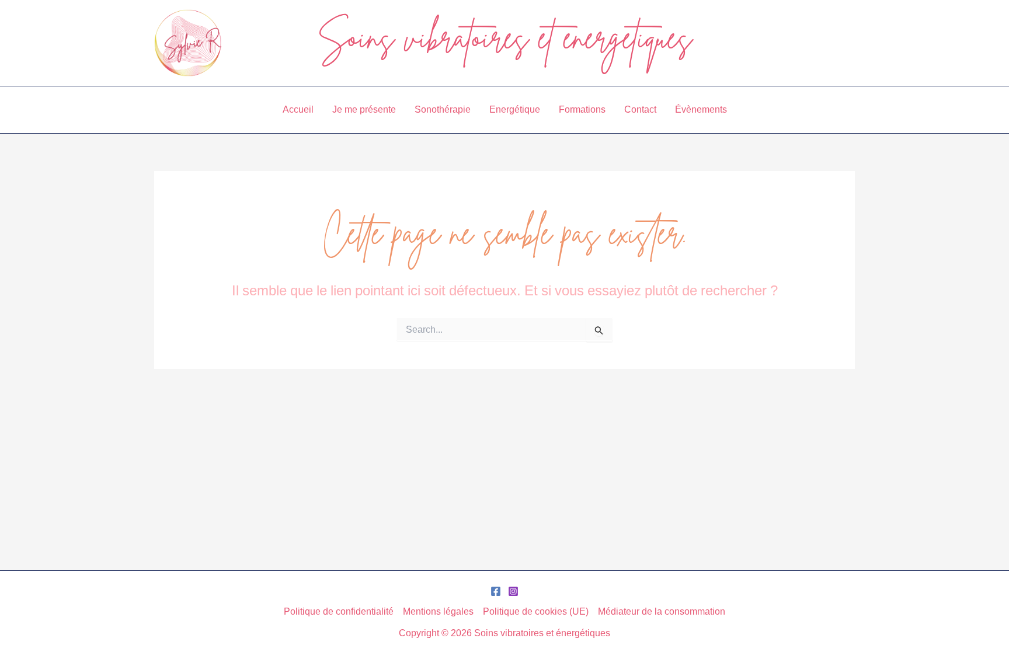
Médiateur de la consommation (661, 611)
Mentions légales (438, 611)
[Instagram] (513, 591)
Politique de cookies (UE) (536, 611)
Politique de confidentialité (339, 611)
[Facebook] (495, 591)
